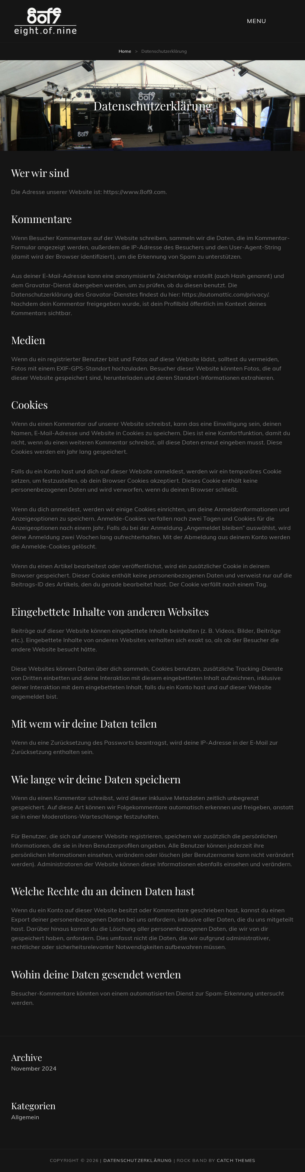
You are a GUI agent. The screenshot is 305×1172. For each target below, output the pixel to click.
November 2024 (34, 1068)
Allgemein (25, 1117)
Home (125, 51)
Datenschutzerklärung (137, 1160)
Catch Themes (236, 1160)
